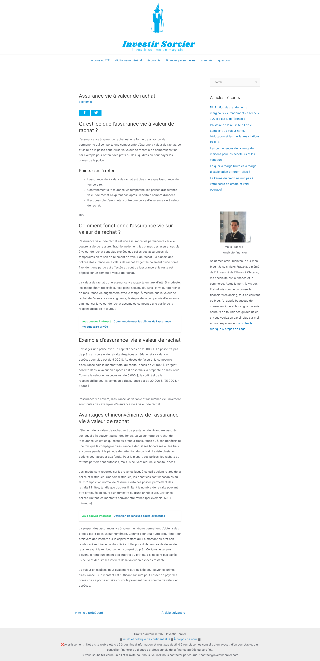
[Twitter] (96, 113)
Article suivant (174, 612)
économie (85, 101)
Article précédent (88, 612)
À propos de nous (186, 639)
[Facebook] (84, 113)
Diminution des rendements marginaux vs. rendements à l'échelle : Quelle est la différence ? (235, 113)
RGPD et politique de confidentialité (146, 639)
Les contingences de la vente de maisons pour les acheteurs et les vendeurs (232, 154)
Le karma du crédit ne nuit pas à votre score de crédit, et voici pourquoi (232, 184)
